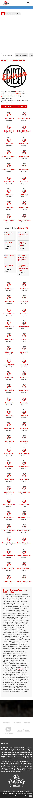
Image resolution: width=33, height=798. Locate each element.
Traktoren (9, 14)
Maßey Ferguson (17, 669)
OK (30, 796)
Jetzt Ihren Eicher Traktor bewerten (14, 106)
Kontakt (26, 791)
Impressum (19, 791)
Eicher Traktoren (7, 55)
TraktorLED (23, 228)
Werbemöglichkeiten (9, 791)
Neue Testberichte (21, 55)
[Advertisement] (16, 34)
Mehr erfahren (24, 796)
